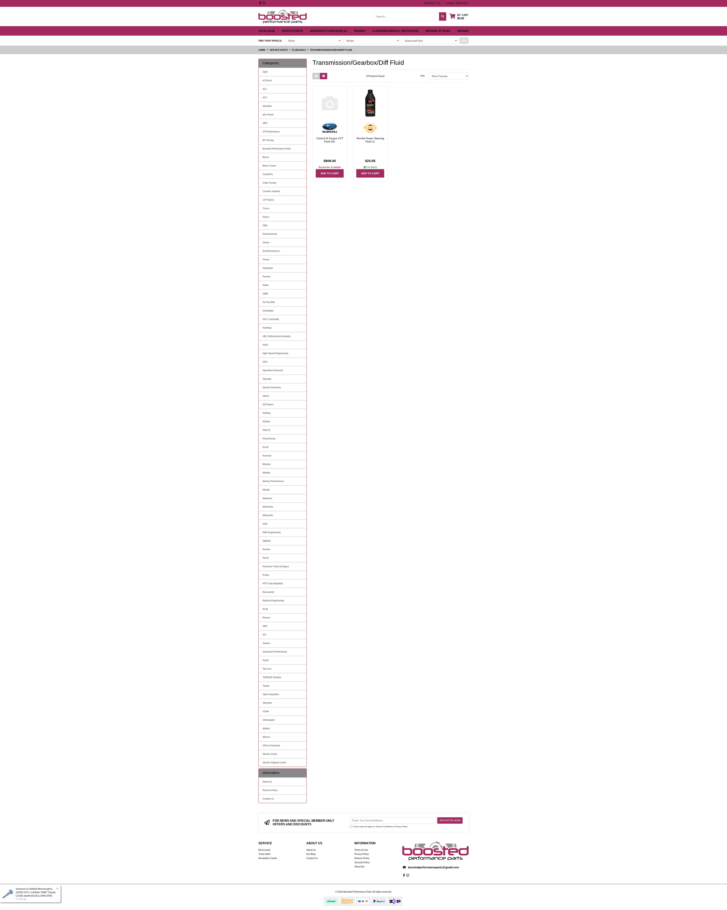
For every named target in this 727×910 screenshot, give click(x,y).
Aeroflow (267, 106)
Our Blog (310, 854)
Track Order (264, 854)
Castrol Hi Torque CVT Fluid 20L (329, 140)
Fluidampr (268, 268)
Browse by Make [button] (438, 30)
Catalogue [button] (266, 30)
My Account (264, 850)
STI (264, 634)
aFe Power (268, 114)
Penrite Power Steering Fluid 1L (370, 140)
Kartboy (267, 413)
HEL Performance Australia (276, 336)
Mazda (266, 489)
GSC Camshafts (271, 319)
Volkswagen (269, 720)
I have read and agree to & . (380, 826)
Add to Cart (330, 173)
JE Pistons (268, 404)
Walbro (266, 728)
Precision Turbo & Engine (276, 566)
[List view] (323, 76)
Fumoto (266, 276)
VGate (266, 711)
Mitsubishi (268, 515)
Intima (266, 396)
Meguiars (267, 498)
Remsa (266, 617)
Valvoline (267, 703)
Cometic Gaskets (271, 191)
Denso (266, 242)
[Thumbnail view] (316, 76)
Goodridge (268, 310)
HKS (265, 362)
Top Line (267, 668)
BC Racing (268, 140)
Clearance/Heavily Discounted (395, 30)
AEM (265, 72)
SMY (265, 626)
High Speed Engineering (275, 353)
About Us (267, 781)
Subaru (266, 643)
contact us (432, 3)
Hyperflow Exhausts (273, 370)
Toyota (266, 686)
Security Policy (362, 862)
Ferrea (266, 259)
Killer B (266, 430)
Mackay (267, 464)
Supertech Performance (275, 651)
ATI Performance (271, 131)
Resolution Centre (267, 858)
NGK (265, 524)
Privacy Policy (401, 826)
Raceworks (268, 592)
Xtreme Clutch (270, 754)
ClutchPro (268, 174)
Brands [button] (359, 30)
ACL (265, 89)
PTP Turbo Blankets (273, 583)
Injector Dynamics (272, 387)
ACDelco (267, 80)
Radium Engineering (273, 600)
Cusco (266, 208)
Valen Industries (271, 694)
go (464, 40)
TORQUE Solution (272, 677)
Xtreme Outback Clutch (274, 762)
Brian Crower (269, 165)
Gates (266, 285)
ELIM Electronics (271, 251)
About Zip (359, 866)
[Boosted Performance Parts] (282, 16)
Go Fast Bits (269, 302)
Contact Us (268, 798)
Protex (266, 575)
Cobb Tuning (269, 183)
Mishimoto (268, 506)
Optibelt (267, 541)
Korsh (266, 447)
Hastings (267, 327)
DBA (265, 225)
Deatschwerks (270, 234)
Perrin (266, 558)
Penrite (266, 549)
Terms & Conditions (384, 826)
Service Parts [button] (292, 30)
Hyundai (267, 379)
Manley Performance (273, 481)
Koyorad (267, 455)
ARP (265, 123)
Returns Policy (270, 790)
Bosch (266, 157)
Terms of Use (361, 850)
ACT (265, 97)
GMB (265, 293)
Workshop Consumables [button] (328, 30)
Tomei (266, 660)
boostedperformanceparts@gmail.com (433, 867)
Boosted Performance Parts (277, 148)
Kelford (266, 421)
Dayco (266, 217)
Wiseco (266, 737)
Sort (422, 75)
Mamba (266, 472)
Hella (265, 344)
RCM (265, 609)
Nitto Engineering (272, 532)
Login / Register (457, 3)
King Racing (269, 438)
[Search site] (442, 16)
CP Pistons (268, 200)
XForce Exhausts (271, 745)
